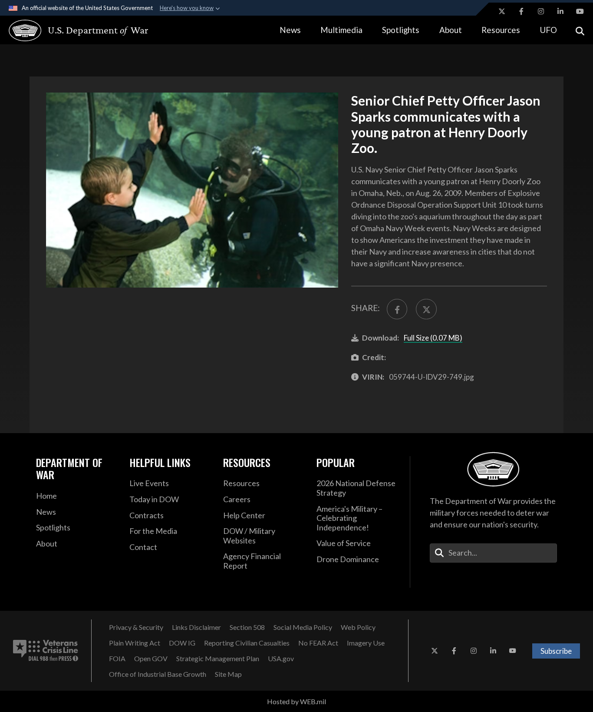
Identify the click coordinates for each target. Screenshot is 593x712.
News (290, 30)
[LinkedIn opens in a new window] (560, 11)
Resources (500, 30)
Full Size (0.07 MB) (433, 337)
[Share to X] (426, 309)
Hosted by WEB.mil (296, 701)
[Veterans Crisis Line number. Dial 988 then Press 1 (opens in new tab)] (45, 651)
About (450, 30)
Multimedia (341, 30)
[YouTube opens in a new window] (579, 11)
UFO (548, 30)
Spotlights (400, 30)
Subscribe (556, 651)
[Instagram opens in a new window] (540, 11)
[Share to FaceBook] (397, 309)
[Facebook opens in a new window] (521, 11)
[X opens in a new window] (501, 11)
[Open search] (580, 30)
